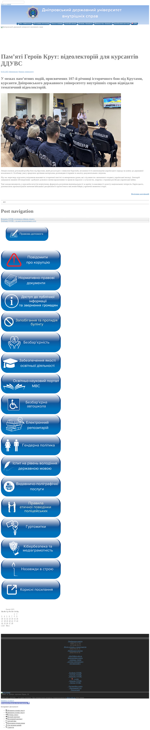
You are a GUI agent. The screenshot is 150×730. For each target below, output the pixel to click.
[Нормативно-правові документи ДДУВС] (31, 290)
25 (5, 623)
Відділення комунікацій (140, 194)
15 (15, 618)
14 (12, 618)
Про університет (25, 23)
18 (5, 621)
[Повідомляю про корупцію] (31, 269)
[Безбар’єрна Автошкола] (31, 413)
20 (10, 621)
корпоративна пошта (75, 658)
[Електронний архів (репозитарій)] (31, 434)
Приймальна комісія (75, 641)
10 (2, 618)
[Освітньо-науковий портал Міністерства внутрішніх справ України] (31, 393)
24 (2, 623)
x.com (76, 679)
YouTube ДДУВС (75, 675)
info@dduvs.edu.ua (75, 656)
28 (12, 623)
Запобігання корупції (122, 23)
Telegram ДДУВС (75, 681)
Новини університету (26, 72)
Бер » (8, 625)
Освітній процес (70, 23)
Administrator (13, 72)
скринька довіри (75, 660)
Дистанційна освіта (75, 686)
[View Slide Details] (27, 240)
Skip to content (6, 4)
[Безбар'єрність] (31, 352)
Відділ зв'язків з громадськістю (75, 647)
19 (7, 621)
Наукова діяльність (85, 23)
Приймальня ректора (75, 651)
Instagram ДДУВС (75, 676)
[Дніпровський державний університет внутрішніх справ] (75, 20)
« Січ (3, 625)
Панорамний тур (75, 688)
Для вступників (57, 23)
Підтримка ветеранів (41, 23)
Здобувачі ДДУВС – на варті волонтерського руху (18, 221)
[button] (15, 703)
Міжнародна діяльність (103, 23)
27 (10, 623)
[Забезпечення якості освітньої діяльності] (31, 372)
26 (7, 623)
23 (17, 621)
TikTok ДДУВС (75, 683)
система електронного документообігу (75, 663)
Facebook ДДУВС (75, 673)
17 (2, 621)
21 (12, 621)
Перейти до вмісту (7, 701)
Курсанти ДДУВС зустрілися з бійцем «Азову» (18, 219)
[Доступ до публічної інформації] (31, 310)
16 (17, 618)
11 (5, 618)
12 (7, 618)
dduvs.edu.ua (71, 698)
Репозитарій (75, 690)
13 (10, 618)
